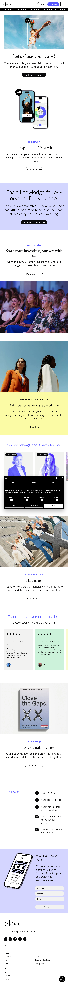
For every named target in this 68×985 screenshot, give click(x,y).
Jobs (6, 964)
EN (10, 945)
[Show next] (37, 673)
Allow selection (34, 505)
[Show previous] (31, 673)
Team (6, 960)
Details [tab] (34, 482)
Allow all (53, 505)
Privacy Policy (40, 964)
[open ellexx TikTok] (25, 939)
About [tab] (53, 482)
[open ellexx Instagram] (5, 939)
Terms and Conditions (42, 960)
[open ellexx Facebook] (20, 939)
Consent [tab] (14, 482)
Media (7, 979)
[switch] (26, 500)
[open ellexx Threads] (15, 939)
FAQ (6, 972)
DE (6, 945)
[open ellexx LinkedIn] (10, 939)
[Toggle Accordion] (37, 793)
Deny (14, 505)
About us (8, 956)
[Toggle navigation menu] (63, 4)
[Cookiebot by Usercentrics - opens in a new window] (57, 478)
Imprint (37, 956)
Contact (7, 976)
